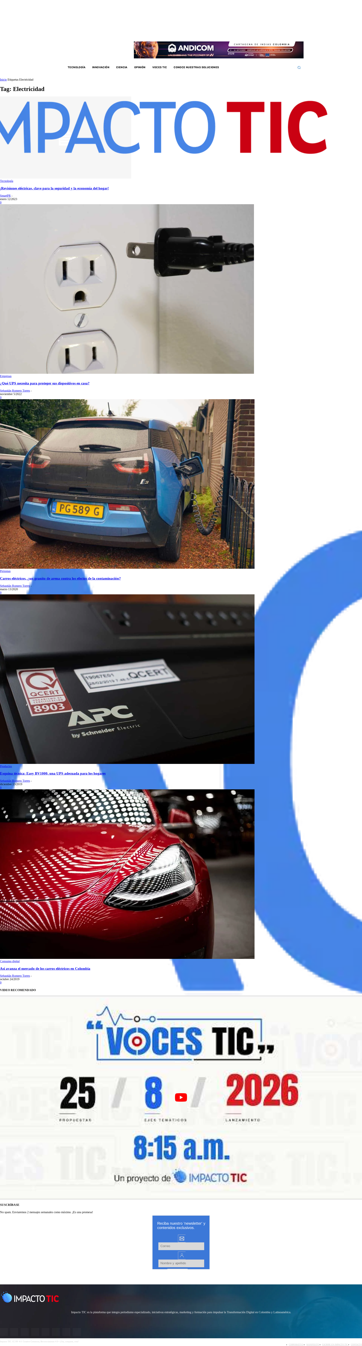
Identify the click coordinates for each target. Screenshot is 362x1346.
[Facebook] (256, 33)
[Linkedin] (271, 33)
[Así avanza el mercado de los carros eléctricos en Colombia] (127, 957)
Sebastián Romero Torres (15, 390)
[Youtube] (276, 33)
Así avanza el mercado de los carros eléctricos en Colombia (45, 969)
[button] (299, 67)
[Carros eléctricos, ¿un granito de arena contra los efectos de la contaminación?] (127, 567)
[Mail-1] (286, 33)
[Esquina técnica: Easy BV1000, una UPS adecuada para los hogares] (127, 762)
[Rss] (291, 33)
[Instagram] (261, 33)
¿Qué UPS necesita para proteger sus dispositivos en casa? (45, 383)
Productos (6, 766)
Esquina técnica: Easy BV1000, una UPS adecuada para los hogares (53, 773)
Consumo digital (10, 961)
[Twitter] (266, 33)
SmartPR (5, 195)
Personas (5, 571)
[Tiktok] (281, 33)
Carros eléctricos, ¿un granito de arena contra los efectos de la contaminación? (60, 578)
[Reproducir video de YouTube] (181, 1097)
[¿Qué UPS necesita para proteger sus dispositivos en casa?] (127, 372)
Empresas (6, 376)
